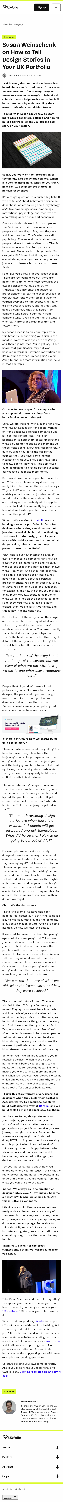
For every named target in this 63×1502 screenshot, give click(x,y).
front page (53, 1341)
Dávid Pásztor (14, 75)
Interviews (9, 37)
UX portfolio (10, 1311)
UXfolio (39, 520)
